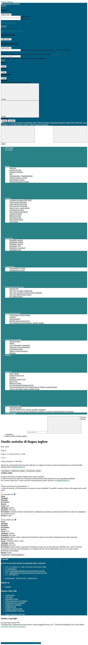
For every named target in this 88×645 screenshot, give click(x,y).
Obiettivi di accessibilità (13, 605)
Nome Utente (25, 17)
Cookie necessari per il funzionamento (14, 486)
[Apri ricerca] (70, 134)
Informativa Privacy (12, 599)
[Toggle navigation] (18, 134)
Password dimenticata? (8, 23)
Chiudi (4, 66)
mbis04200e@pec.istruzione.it (28, 573)
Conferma (11, 120)
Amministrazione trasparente (14, 611)
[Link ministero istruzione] (10, 4)
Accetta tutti (33, 471)
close (3, 144)
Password (24, 19)
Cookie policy (10, 595)
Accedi (4, 6)
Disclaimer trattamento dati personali (13, 626)
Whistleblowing (10, 607)
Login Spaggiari (56, 54)
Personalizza (6, 471)
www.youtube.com (7, 520)
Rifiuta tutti (18, 471)
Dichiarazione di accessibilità (15, 603)
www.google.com (7, 494)
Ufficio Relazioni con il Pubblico (16, 601)
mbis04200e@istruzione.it (27, 571)
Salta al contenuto (7, 2)
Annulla (4, 120)
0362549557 (12, 569)
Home (83, 417)
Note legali (9, 597)
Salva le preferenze (17, 555)
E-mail (23, 50)
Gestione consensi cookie (13, 609)
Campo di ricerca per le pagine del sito (14, 432)
